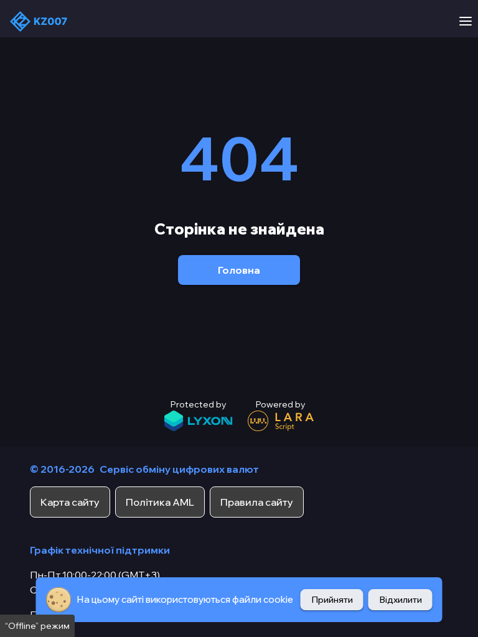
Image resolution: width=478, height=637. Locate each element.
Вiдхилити (400, 599)
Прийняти (332, 599)
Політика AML (160, 502)
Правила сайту (256, 502)
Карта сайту (70, 502)
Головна (239, 270)
